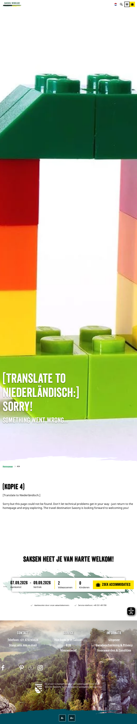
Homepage (8, 466)
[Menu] (127, 4)
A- (62, 718)
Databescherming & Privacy (114, 645)
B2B (68, 645)
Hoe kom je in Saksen (68, 640)
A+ (72, 718)
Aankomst (15, 587)
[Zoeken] (121, 4)
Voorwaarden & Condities (114, 650)
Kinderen (84, 587)
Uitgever (114, 640)
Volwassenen (65, 587)
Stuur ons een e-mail (23, 645)
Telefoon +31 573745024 (23, 640)
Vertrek (37, 587)
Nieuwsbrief (68, 650)
